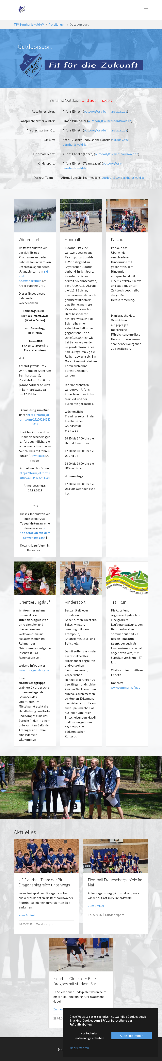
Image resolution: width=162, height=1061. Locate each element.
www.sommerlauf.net (125, 687)
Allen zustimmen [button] (131, 1036)
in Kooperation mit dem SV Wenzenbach (35, 532)
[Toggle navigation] (146, 9)
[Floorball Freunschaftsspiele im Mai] (115, 856)
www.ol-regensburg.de (34, 670)
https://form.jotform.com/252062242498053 (35, 419)
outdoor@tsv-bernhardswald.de (105, 111)
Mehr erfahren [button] (79, 1048)
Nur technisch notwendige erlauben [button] (89, 1035)
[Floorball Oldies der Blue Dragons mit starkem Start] (81, 954)
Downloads (37, 456)
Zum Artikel (27, 915)
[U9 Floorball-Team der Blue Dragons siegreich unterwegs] (46, 856)
